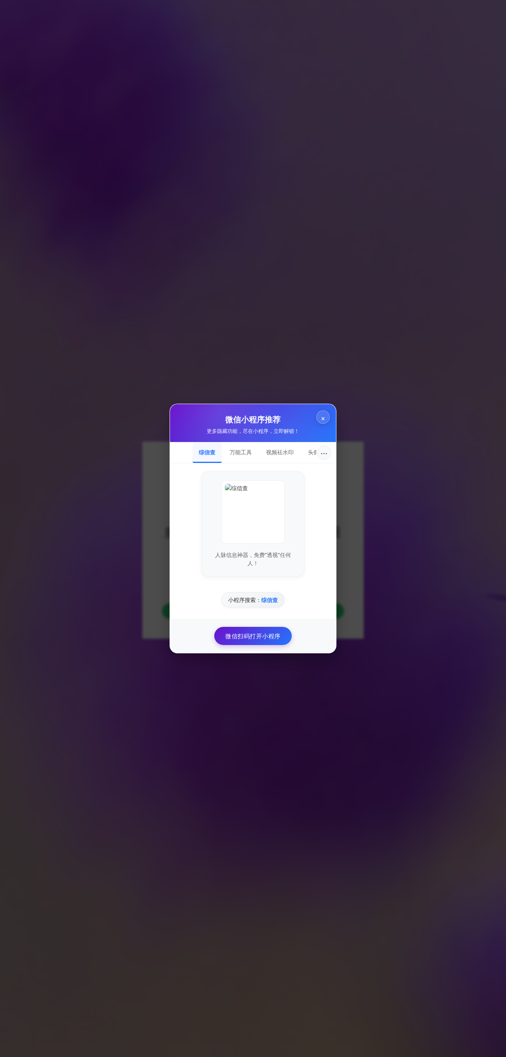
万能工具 (241, 452)
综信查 (207, 452)
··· (324, 452)
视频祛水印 (280, 452)
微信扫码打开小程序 (253, 636)
